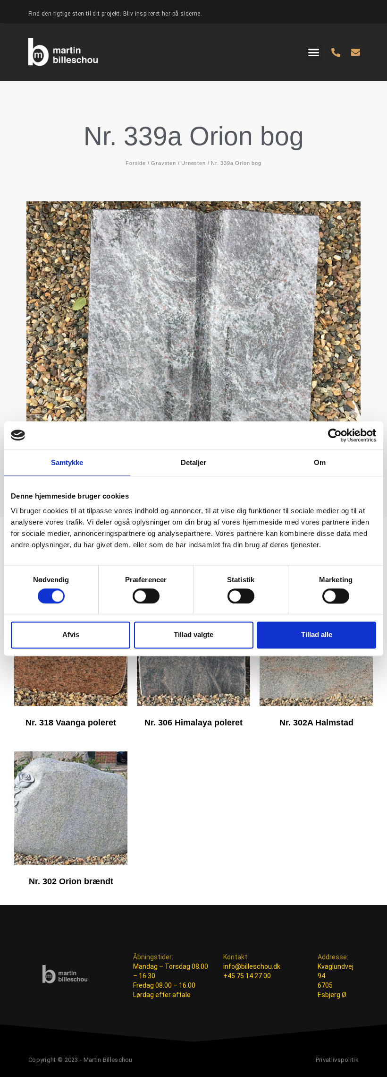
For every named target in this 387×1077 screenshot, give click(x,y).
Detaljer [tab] (194, 462)
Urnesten (193, 163)
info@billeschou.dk (251, 966)
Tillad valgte (193, 635)
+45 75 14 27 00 (247, 976)
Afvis (70, 635)
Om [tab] (320, 462)
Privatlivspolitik (337, 1059)
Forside (136, 163)
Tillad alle (316, 635)
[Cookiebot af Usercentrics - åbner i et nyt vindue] (335, 435)
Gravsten (163, 163)
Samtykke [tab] (67, 462)
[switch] (146, 595)
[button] (314, 52)
